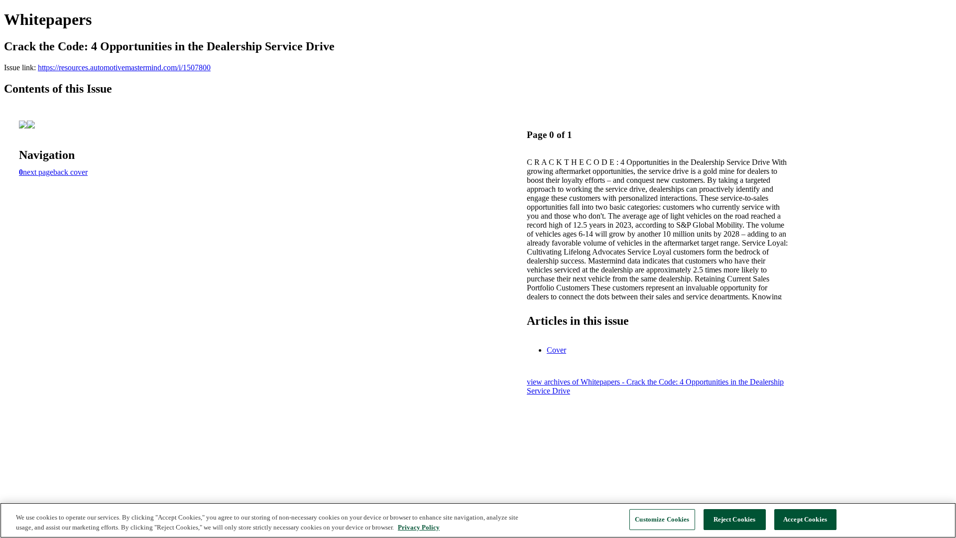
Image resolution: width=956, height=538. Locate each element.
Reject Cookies (735, 519)
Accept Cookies (805, 519)
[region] (478, 520)
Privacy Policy (419, 527)
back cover (70, 172)
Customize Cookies (662, 519)
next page (38, 172)
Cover (556, 350)
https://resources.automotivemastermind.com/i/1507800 (124, 67)
